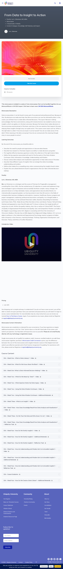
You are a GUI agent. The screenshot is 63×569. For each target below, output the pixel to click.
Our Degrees (7, 499)
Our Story (46, 502)
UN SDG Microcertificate (45, 106)
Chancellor (47, 515)
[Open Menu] (3, 3)
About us (46, 499)
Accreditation (47, 505)
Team (45, 511)
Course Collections (8, 505)
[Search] (55, 3)
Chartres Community (29, 502)
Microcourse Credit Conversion (32, 340)
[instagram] (51, 559)
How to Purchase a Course (14, 316)
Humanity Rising (28, 499)
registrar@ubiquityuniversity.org (12, 318)
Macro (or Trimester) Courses (11, 502)
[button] (31, 244)
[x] (60, 559)
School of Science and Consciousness (9, 512)
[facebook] (49, 559)
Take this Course (31, 83)
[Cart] (60, 3)
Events (25, 505)
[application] (31, 244)
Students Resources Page (10, 516)
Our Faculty (47, 508)
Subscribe (7, 547)
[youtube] (57, 559)
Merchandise (47, 518)
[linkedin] (54, 559)
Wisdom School (8, 508)
